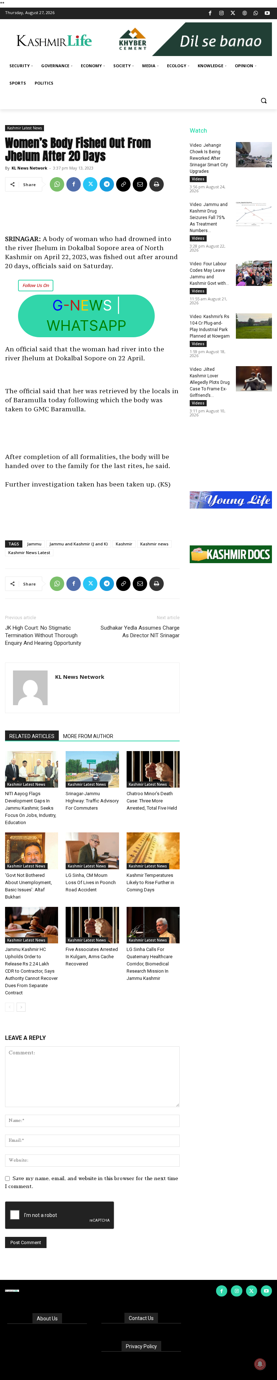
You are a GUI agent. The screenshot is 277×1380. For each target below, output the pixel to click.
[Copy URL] (123, 184)
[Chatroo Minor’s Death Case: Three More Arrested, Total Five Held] (153, 769)
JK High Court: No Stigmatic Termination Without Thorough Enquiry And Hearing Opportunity (43, 635)
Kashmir (124, 544)
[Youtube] (267, 13)
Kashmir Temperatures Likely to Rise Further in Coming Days (150, 882)
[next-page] (21, 1007)
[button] (263, 100)
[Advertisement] (92, 216)
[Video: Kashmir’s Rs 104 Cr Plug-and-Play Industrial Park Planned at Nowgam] (254, 326)
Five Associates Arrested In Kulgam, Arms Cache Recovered (92, 957)
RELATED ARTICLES (31, 736)
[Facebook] (210, 13)
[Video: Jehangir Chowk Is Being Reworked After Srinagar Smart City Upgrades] (254, 154)
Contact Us (141, 1318)
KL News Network (29, 168)
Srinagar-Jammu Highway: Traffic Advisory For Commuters (92, 801)
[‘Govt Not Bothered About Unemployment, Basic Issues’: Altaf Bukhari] (31, 850)
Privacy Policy (141, 1346)
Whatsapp (86, 325)
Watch (198, 130)
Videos (198, 178)
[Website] (244, 13)
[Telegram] (107, 184)
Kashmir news (154, 544)
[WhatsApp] (256, 13)
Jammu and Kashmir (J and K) (78, 544)
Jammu (34, 544)
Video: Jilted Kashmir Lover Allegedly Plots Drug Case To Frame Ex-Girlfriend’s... (210, 382)
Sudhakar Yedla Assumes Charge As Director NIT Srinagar (140, 632)
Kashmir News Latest (29, 552)
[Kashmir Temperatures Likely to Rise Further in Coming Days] (153, 850)
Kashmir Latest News (24, 127)
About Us (47, 1318)
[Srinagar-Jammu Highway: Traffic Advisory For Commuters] (92, 769)
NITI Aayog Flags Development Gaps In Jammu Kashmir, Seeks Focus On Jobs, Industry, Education (30, 808)
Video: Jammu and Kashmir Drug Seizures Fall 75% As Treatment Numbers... (209, 217)
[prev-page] (9, 1007)
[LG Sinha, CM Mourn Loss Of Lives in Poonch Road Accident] (92, 850)
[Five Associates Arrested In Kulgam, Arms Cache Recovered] (92, 925)
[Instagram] (222, 13)
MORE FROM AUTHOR (88, 736)
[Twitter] (233, 13)
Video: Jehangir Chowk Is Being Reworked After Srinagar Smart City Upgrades (209, 158)
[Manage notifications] (260, 1364)
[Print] (156, 184)
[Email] (140, 184)
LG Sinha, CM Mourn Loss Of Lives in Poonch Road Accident (91, 882)
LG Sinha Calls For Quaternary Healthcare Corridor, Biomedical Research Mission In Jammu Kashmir (149, 964)
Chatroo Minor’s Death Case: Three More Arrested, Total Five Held (152, 801)
